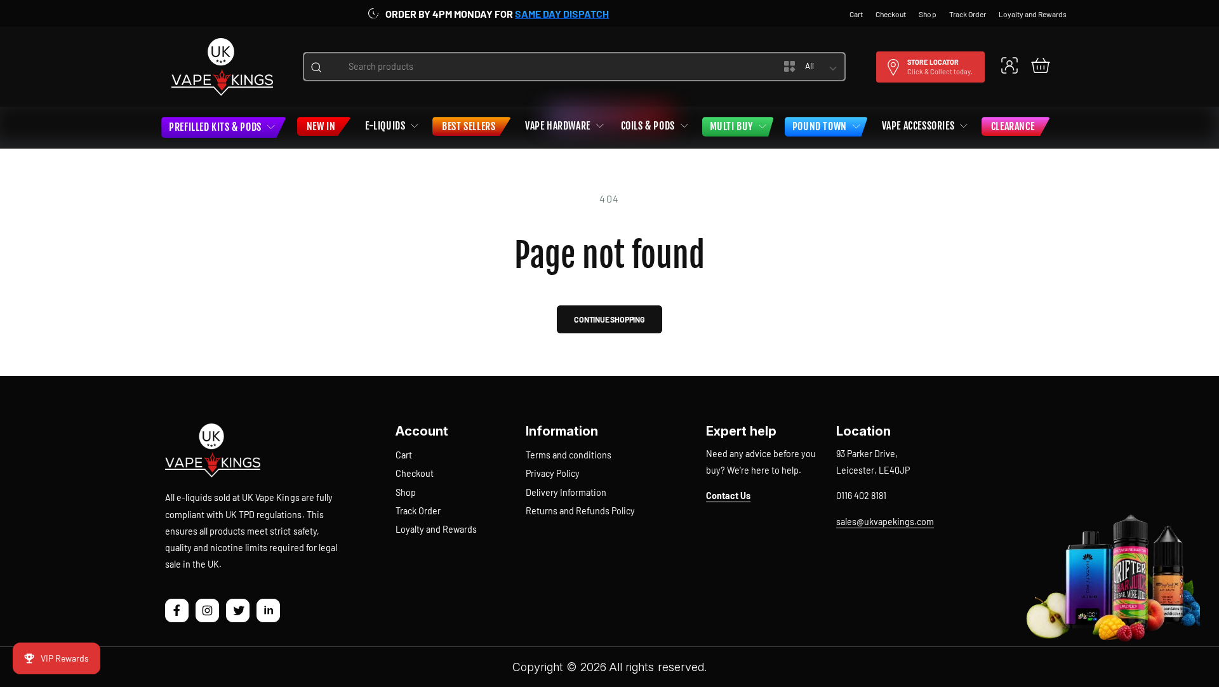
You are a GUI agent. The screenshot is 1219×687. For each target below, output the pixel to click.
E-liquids (385, 125)
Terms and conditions (568, 455)
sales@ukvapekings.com (885, 521)
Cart (404, 455)
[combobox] (542, 66)
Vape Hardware (557, 125)
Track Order (418, 510)
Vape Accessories (918, 125)
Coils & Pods (648, 125)
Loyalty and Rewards (436, 529)
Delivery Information (566, 492)
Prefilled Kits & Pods (215, 127)
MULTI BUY (731, 126)
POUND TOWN (819, 126)
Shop (406, 492)
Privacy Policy (553, 473)
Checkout (415, 473)
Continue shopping (609, 319)
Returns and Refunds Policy (580, 510)
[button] (1040, 65)
